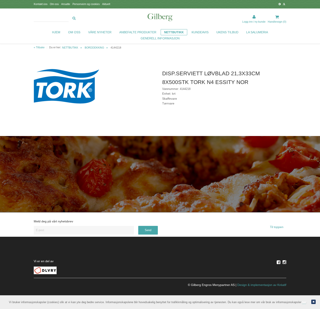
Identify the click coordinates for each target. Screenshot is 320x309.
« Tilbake (39, 47)
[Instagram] (284, 262)
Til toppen (277, 227)
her (304, 302)
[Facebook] (278, 262)
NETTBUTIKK (70, 47)
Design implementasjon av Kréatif (261, 285)
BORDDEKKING (94, 47)
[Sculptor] (160, 18)
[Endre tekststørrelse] (284, 4)
